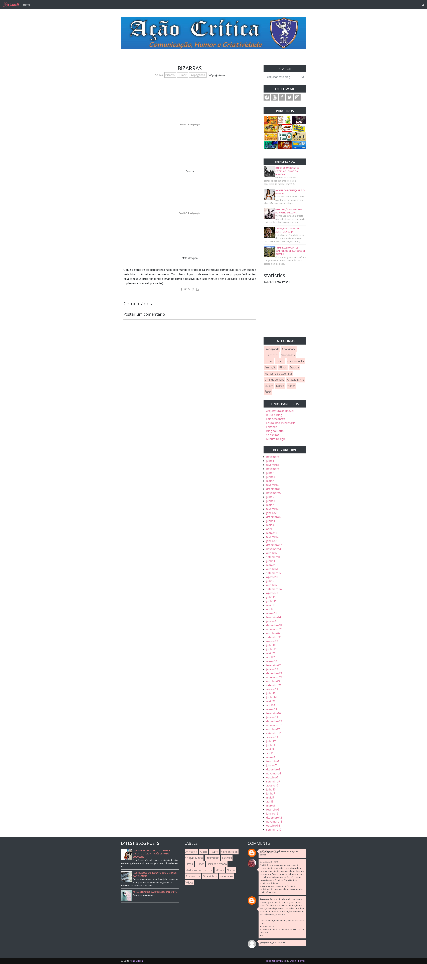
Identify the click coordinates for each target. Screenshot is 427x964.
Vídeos (291, 386)
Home (27, 5)
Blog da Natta (275, 431)
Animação (270, 367)
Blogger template (276, 960)
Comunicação (295, 361)
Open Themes (298, 960)
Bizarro (170, 75)
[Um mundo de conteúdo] (271, 144)
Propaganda (197, 75)
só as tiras (272, 435)
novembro (273, 457)
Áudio (268, 392)
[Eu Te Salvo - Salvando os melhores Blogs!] (285, 144)
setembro (273, 557)
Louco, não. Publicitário (280, 423)
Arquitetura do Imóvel (280, 411)
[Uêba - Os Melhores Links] (271, 136)
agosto (272, 577)
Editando (271, 427)
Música (269, 386)
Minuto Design (275, 439)
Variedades (288, 355)
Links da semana (274, 379)
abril (269, 529)
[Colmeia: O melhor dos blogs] (299, 136)
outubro (272, 553)
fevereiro (272, 465)
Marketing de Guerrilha (278, 373)
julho (270, 461)
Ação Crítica (136, 960)
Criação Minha (296, 379)
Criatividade (289, 349)
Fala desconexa (275, 419)
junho (270, 477)
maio (270, 481)
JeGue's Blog (274, 415)
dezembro (273, 489)
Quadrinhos (272, 355)
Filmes (283, 367)
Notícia (280, 386)
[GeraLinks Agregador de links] (299, 144)
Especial (294, 367)
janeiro (271, 513)
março (271, 533)
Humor (182, 75)
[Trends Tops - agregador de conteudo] (285, 136)
